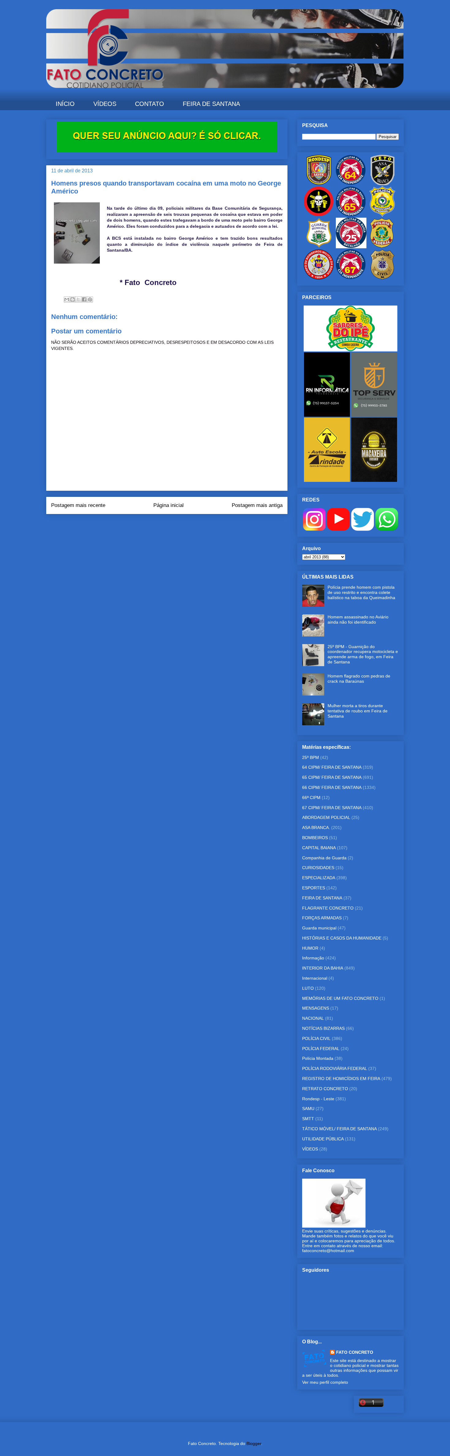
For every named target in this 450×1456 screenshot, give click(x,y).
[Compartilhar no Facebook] (84, 299)
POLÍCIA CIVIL (316, 1038)
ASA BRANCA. (316, 827)
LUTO (308, 988)
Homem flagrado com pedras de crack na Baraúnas (359, 679)
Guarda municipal (319, 927)
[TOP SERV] (374, 415)
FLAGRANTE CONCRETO (328, 908)
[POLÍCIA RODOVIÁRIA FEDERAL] (382, 215)
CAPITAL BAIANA (319, 847)
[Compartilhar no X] (78, 299)
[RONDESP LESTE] (318, 183)
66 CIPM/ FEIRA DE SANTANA (332, 787)
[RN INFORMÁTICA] (327, 415)
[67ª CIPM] (350, 278)
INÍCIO (65, 103)
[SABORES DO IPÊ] (350, 349)
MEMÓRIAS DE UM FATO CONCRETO (340, 998)
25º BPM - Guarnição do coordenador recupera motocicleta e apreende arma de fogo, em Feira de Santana (363, 654)
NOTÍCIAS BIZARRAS (323, 1028)
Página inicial (168, 505)
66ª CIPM (311, 797)
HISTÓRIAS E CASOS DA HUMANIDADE (341, 938)
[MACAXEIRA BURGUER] (374, 480)
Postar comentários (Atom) (175, 525)
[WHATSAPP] (386, 529)
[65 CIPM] (350, 215)
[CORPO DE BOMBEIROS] (318, 278)
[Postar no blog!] (72, 299)
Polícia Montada (317, 1058)
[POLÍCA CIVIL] (382, 278)
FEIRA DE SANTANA (211, 103)
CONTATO (149, 103)
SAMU (308, 1108)
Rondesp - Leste (318, 1098)
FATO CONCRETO (354, 1352)
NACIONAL (313, 1018)
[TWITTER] (362, 529)
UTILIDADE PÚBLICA (323, 1138)
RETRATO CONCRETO (325, 1088)
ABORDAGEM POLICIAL (326, 817)
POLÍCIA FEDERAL (320, 1048)
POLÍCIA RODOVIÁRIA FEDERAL (334, 1068)
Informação (313, 957)
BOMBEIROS (315, 837)
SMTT (308, 1118)
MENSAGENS (315, 1008)
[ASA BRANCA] (382, 183)
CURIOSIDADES (318, 867)
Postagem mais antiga (257, 505)
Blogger (253, 1443)
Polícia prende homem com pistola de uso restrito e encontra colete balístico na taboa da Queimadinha (361, 592)
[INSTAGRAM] (314, 529)
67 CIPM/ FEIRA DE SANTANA (332, 807)
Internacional (314, 978)
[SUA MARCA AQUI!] (167, 150)
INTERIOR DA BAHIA (322, 968)
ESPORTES (313, 887)
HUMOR (310, 948)
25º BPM (310, 757)
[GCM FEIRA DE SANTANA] (319, 246)
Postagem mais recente (78, 505)
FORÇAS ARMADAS (322, 917)
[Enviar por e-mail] (67, 299)
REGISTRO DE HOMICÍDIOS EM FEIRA (341, 1078)
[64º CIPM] (350, 183)
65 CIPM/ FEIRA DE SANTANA (332, 777)
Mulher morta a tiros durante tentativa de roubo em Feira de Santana (358, 711)
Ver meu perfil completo (325, 1382)
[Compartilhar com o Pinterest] (90, 299)
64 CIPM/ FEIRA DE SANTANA (332, 767)
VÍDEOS (104, 103)
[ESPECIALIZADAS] (318, 215)
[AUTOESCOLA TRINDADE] (327, 480)
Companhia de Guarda (324, 857)
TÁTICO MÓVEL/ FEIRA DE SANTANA (339, 1128)
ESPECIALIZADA (318, 877)
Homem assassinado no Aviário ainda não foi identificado (358, 619)
